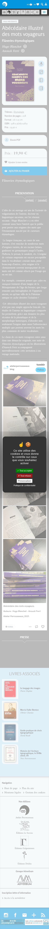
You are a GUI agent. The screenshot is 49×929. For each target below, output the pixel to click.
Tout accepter (25, 470)
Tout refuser (25, 476)
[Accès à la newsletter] (27, 12)
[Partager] (32, 12)
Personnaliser (24, 481)
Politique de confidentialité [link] (24, 485)
